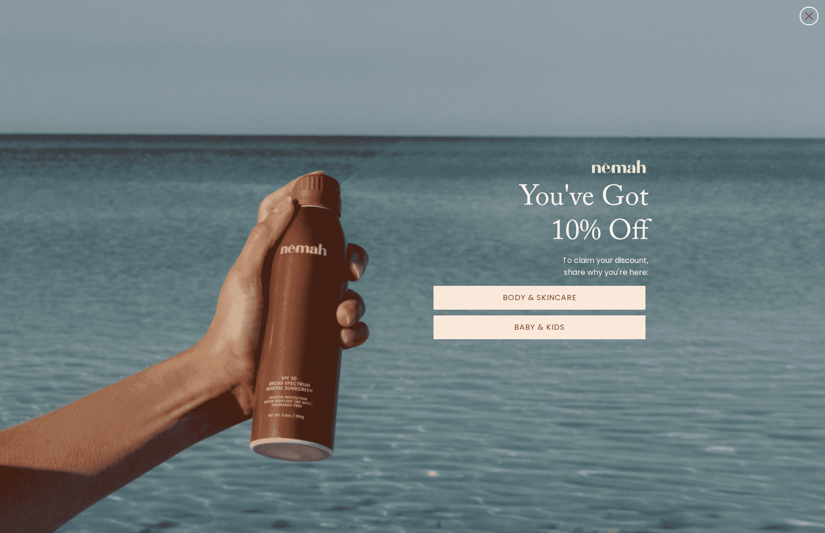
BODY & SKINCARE (540, 297)
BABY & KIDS (539, 327)
